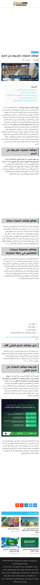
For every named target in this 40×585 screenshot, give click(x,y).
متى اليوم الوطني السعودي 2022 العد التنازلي (11, 550)
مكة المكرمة (13, 261)
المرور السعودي (30, 229)
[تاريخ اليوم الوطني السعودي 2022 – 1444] (30, 542)
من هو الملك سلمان (13, 529)
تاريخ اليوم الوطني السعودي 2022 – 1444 (31, 550)
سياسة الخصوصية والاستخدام (20, 563)
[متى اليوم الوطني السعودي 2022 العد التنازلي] (10, 542)
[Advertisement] (20, 29)
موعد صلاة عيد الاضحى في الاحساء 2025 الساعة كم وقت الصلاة (30, 531)
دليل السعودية (35, 52)
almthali (35, 60)
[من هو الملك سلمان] (10, 522)
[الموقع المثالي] (20, 3)
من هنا (7, 243)
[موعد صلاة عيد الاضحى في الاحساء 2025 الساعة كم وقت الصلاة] (30, 522)
